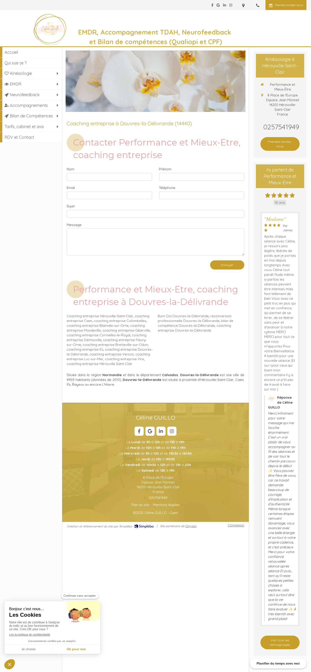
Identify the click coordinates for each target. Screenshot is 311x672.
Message (74, 225)
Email (71, 188)
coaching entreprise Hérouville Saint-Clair (99, 364)
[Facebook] (212, 6)
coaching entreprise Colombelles (120, 321)
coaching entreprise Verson (111, 354)
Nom (70, 169)
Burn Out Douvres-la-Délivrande (183, 316)
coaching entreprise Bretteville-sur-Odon (115, 344)
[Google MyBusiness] (218, 6)
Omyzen (191, 526)
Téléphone (167, 188)
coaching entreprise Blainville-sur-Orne (98, 325)
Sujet (71, 206)
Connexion (236, 525)
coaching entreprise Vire (124, 359)
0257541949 (158, 498)
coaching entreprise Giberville (126, 330)
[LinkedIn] (224, 6)
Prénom (165, 169)
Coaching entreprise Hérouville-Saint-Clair (100, 316)
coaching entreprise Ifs (85, 349)
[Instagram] (230, 6)
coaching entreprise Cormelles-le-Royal (98, 335)
